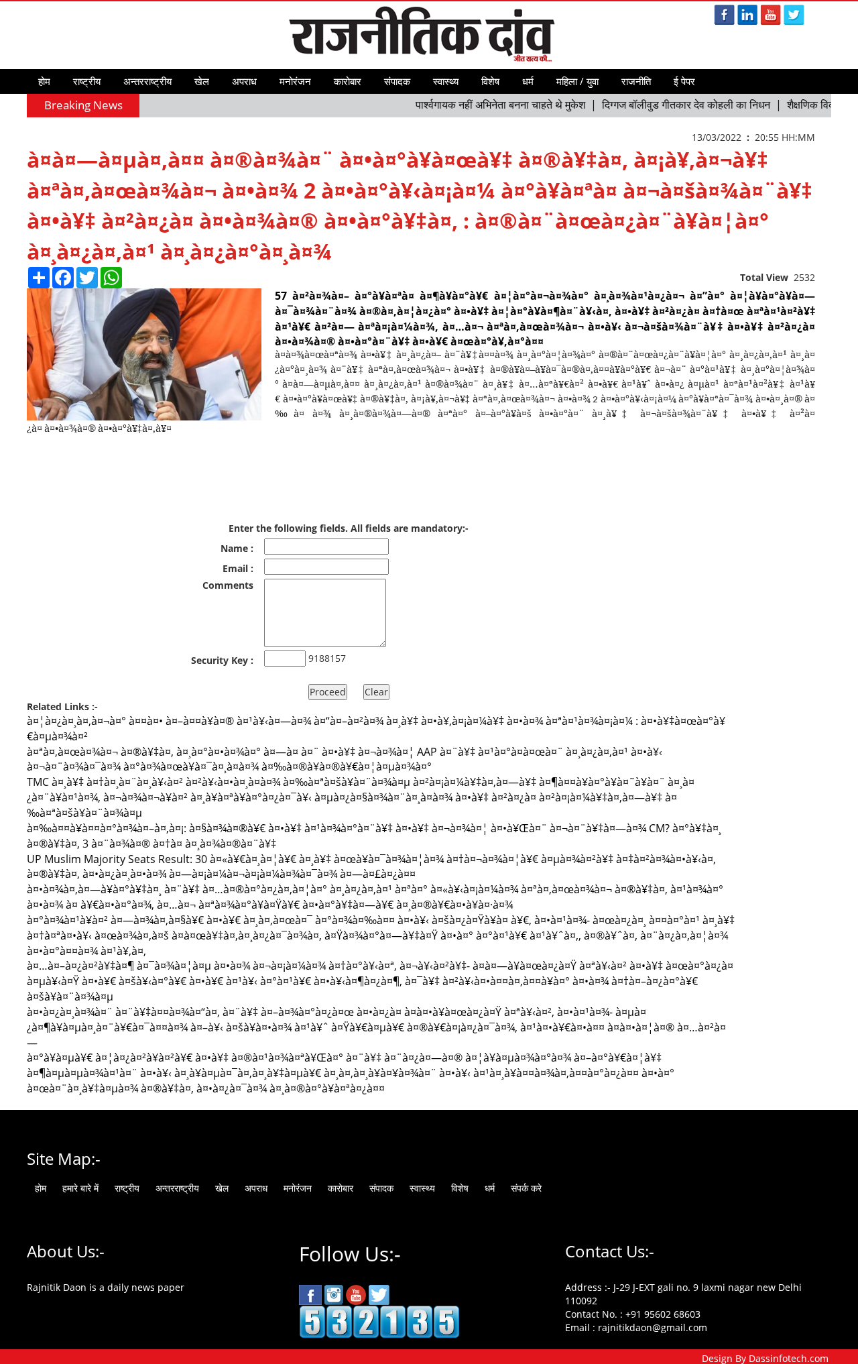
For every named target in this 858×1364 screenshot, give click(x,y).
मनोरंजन (295, 81)
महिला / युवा (577, 81)
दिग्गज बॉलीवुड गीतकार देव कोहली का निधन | (675, 104)
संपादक (397, 81)
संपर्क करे (526, 1188)
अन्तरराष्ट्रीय (147, 81)
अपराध (244, 81)
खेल (201, 81)
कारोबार (347, 81)
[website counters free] (379, 1320)
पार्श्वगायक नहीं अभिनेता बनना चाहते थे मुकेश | (489, 104)
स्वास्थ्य (445, 81)
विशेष (490, 81)
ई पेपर (684, 81)
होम (44, 81)
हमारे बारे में (80, 1188)
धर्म (528, 81)
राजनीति (636, 81)
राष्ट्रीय (87, 81)
